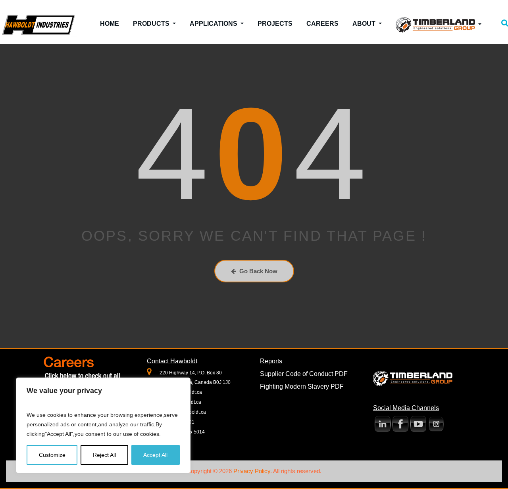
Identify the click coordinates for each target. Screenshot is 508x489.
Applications (214, 23)
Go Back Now (258, 271)
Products (152, 23)
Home (109, 23)
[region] (103, 425)
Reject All (104, 455)
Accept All (155, 455)
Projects (275, 23)
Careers (322, 23)
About (364, 23)
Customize (52, 455)
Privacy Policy (251, 471)
